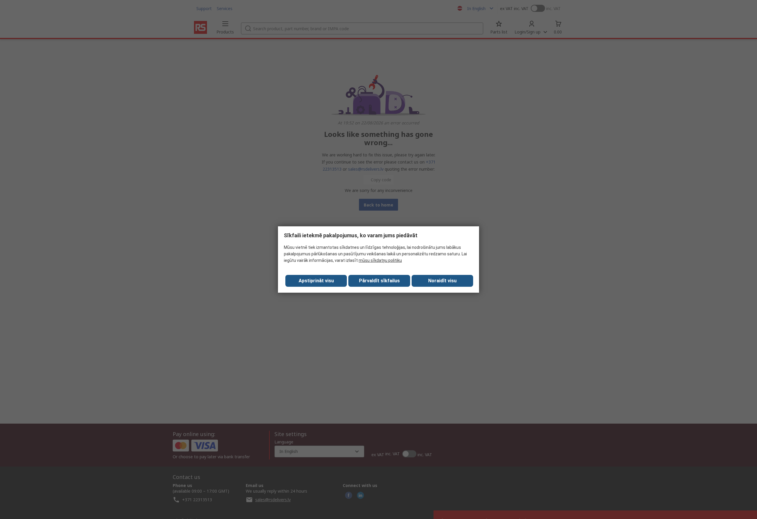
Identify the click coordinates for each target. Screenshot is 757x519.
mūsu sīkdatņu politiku (380, 260)
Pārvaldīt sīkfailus (379, 280)
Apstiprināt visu (316, 280)
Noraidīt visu (442, 280)
